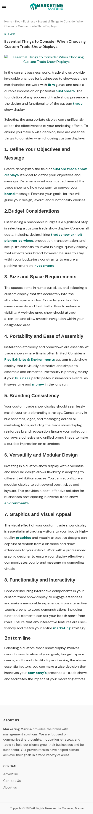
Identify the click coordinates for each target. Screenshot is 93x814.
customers (65, 91)
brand (9, 193)
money (38, 384)
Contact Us (12, 780)
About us (10, 787)
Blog (18, 21)
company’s (37, 672)
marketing (62, 628)
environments (16, 503)
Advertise (10, 774)
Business (29, 21)
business (22, 378)
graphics (23, 537)
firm (51, 84)
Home (8, 21)
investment (44, 265)
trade (78, 103)
